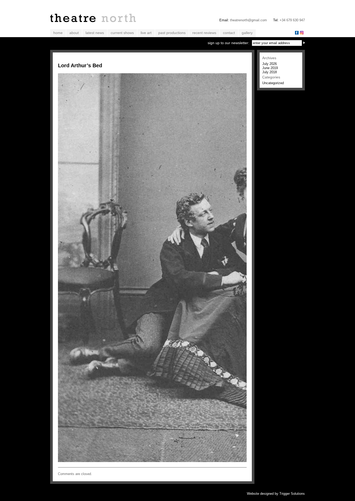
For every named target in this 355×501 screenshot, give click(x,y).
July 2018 (269, 72)
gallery (247, 33)
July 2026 (269, 64)
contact (229, 33)
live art (146, 33)
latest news (95, 33)
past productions (172, 33)
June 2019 (270, 68)
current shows (122, 33)
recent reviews (204, 33)
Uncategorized (273, 83)
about (74, 33)
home (58, 33)
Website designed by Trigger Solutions (276, 494)
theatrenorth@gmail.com (248, 20)
